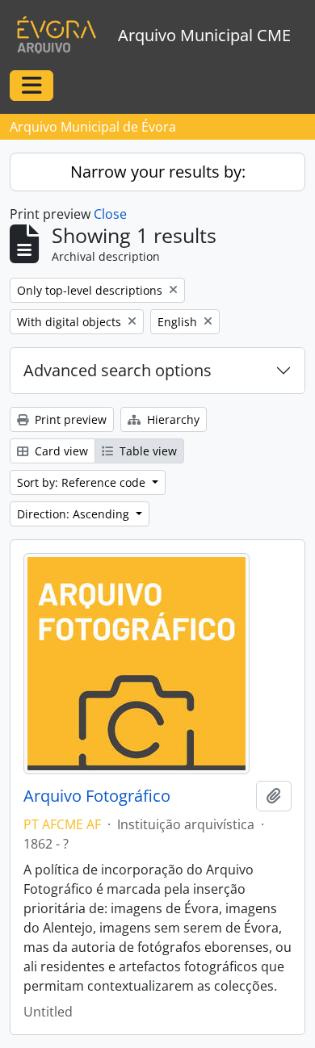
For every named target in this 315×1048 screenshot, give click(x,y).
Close (110, 214)
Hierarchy (172, 419)
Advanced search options (117, 370)
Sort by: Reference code (83, 482)
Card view (60, 451)
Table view (146, 451)
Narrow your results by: (158, 171)
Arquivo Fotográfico (96, 796)
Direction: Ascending (74, 514)
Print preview (69, 419)
